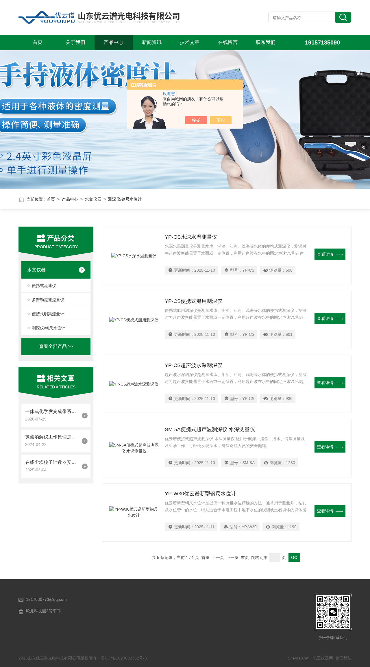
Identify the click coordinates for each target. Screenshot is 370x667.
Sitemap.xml (299, 658)
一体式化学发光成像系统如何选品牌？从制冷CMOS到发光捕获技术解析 (52, 411)
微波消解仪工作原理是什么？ (52, 436)
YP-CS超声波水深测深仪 (193, 365)
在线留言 (228, 42)
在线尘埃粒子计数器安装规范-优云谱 (52, 462)
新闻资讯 (152, 42)
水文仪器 (93, 199)
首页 (37, 42)
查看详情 (325, 254)
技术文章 (189, 42)
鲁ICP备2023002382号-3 (124, 658)
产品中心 (113, 42)
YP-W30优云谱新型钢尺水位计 (200, 493)
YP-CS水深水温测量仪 (191, 237)
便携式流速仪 (44, 285)
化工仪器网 (323, 658)
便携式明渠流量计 (48, 314)
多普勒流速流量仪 (48, 299)
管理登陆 (343, 658)
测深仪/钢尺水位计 (48, 328)
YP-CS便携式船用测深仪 (193, 301)
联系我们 (265, 42)
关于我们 (75, 42)
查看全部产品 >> (56, 346)
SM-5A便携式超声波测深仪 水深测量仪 (210, 429)
